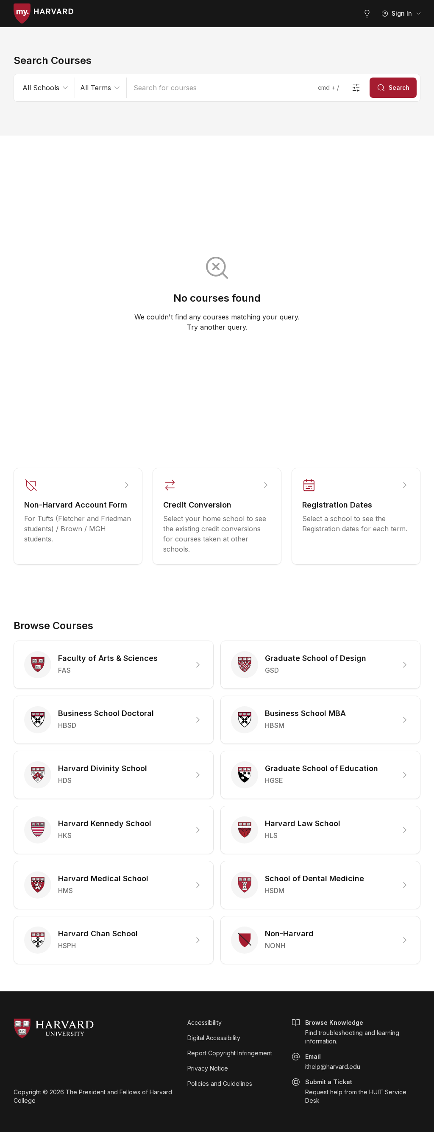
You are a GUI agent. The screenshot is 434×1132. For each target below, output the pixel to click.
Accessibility (204, 1022)
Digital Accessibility (213, 1037)
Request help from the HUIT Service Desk (355, 1091)
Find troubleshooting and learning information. (352, 1032)
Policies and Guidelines (219, 1083)
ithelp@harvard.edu (332, 1061)
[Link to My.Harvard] (43, 13)
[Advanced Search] (356, 88)
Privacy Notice (207, 1068)
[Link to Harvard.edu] (95, 1028)
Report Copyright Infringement (229, 1053)
